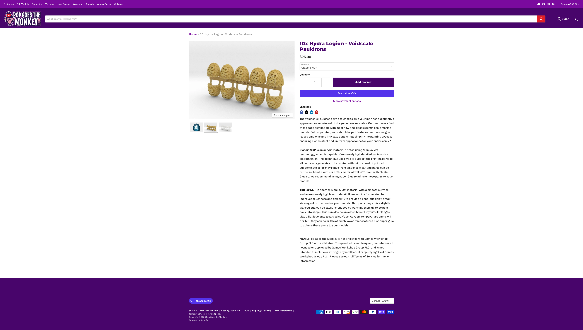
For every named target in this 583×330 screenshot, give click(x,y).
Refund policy (214, 314)
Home (193, 34)
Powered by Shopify (198, 320)
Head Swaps (63, 4)
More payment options (347, 101)
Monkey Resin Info (209, 311)
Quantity (305, 74)
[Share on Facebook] (301, 112)
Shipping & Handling (261, 311)
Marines (49, 4)
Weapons (78, 4)
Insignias (9, 4)
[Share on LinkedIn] (311, 112)
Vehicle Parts (104, 4)
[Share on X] (306, 112)
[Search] (541, 18)
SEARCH (193, 311)
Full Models (23, 4)
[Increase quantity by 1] (326, 82)
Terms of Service (197, 314)
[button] (564, 19)
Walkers (118, 4)
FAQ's (246, 311)
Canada (569, 4)
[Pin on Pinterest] (316, 112)
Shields (90, 4)
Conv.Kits (37, 4)
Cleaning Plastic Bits (230, 311)
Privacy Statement (283, 311)
